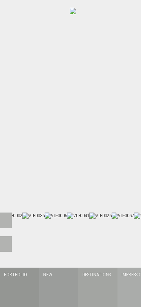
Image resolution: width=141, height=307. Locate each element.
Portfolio (15, 274)
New (47, 274)
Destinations (96, 274)
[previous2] (6, 244)
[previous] (6, 220)
